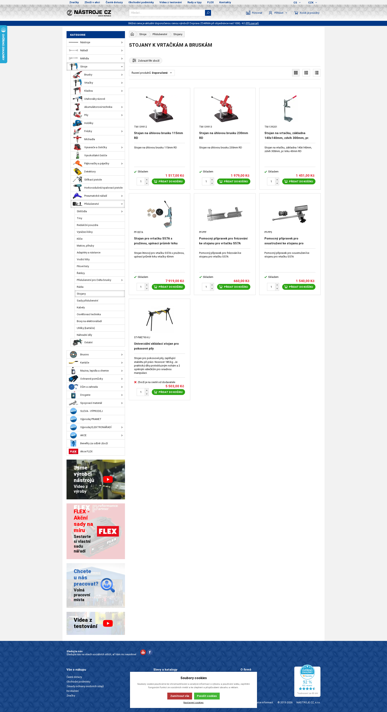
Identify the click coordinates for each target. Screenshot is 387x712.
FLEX (210, 2)
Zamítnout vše (179, 695)
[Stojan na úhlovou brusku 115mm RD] (159, 108)
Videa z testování (170, 2)
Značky (74, 2)
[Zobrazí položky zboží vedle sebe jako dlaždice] (296, 73)
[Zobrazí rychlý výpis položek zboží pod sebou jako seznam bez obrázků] (316, 73)
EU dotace (246, 690)
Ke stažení (73, 690)
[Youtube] (143, 652)
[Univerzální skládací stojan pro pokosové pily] (159, 319)
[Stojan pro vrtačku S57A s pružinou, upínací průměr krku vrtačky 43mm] (159, 214)
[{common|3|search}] (208, 13)
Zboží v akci (92, 2)
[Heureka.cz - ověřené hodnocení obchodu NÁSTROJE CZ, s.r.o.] (307, 681)
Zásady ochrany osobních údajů (85, 686)
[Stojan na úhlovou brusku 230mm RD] (224, 108)
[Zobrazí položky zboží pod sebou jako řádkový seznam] (306, 73)
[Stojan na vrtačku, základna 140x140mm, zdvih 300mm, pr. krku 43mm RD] (289, 108)
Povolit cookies (207, 695)
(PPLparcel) (252, 23)
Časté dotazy (114, 2)
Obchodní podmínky (141, 2)
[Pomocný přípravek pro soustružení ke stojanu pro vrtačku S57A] (289, 214)
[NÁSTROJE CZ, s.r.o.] (96, 13)
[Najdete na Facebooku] (150, 652)
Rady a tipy (194, 2)
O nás (243, 676)
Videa (243, 686)
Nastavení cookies (193, 702)
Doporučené (159, 72)
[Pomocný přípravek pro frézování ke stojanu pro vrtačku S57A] (224, 214)
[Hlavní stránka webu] (132, 34)
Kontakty (225, 2)
